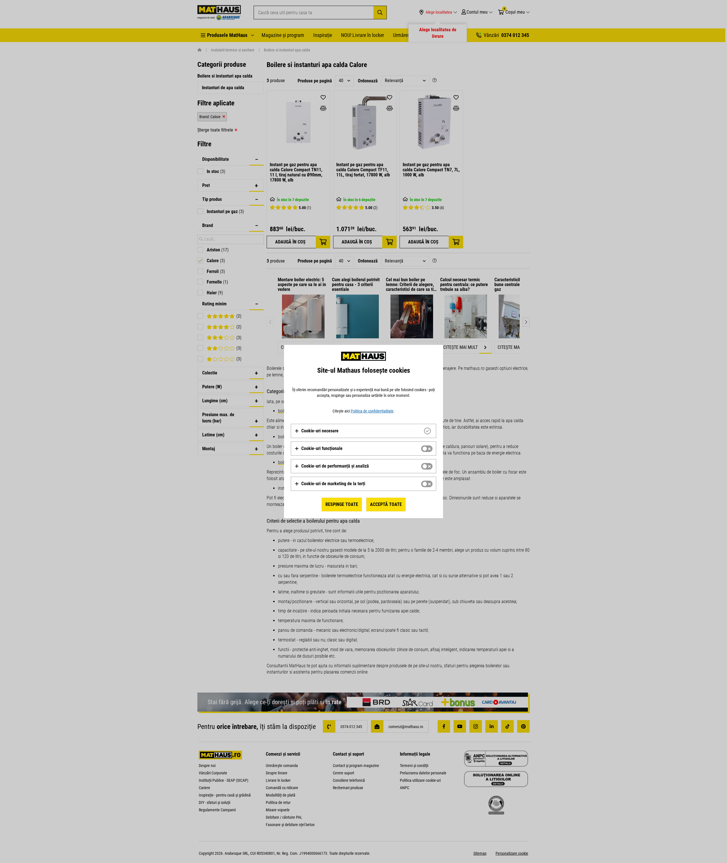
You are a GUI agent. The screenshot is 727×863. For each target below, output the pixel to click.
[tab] (363, 431)
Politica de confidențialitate (372, 411)
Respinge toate (341, 504)
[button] (316, 431)
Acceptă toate (386, 504)
